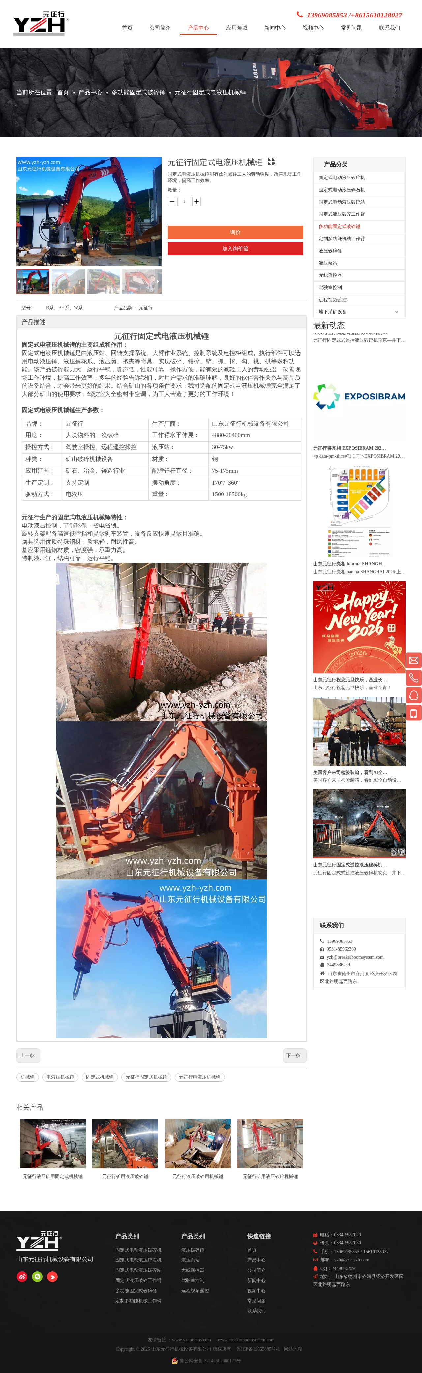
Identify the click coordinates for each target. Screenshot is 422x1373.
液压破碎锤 (330, 250)
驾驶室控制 (330, 287)
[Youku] (52, 1276)
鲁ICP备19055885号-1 (258, 1349)
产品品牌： (125, 307)
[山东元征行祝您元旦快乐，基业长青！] (359, 690)
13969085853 (346, 1251)
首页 (251, 1250)
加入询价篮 (235, 248)
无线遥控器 (330, 275)
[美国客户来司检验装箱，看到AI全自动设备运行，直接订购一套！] (359, 783)
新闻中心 (256, 1280)
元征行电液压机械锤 (200, 1077)
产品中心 (256, 1260)
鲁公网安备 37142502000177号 (210, 1360)
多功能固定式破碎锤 (339, 226)
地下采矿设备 (333, 311)
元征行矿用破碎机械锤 (270, 1176)
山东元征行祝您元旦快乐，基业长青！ (350, 698)
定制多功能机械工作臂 (342, 238)
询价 (235, 232)
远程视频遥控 (333, 299)
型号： (28, 307)
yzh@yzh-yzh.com (351, 1259)
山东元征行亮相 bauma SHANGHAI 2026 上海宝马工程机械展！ (350, 582)
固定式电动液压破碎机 (342, 177)
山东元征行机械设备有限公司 (181, 1349)
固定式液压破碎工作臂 (342, 214)
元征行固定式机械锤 (146, 1077)
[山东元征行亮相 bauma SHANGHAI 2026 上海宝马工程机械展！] (359, 574)
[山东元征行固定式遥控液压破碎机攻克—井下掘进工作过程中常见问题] (359, 342)
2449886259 (343, 1268)
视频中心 (256, 1290)
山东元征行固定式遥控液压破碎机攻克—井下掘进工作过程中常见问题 (350, 350)
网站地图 (293, 1349)
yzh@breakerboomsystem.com (355, 957)
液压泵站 (328, 263)
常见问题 (256, 1300)
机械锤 (28, 1077)
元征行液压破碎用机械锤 (125, 1176)
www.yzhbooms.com (192, 1339)
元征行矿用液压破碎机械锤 (198, 1176)
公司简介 (256, 1270)
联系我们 (256, 1310)
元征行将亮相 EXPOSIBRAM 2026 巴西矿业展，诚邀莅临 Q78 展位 (350, 466)
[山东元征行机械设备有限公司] (22, 1276)
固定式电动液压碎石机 (342, 189)
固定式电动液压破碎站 (342, 202)
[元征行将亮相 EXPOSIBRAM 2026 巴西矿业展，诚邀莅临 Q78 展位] (359, 458)
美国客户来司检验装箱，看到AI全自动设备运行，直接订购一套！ (350, 790)
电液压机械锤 (60, 1077)
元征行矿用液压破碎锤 (53, 1176)
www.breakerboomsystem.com (246, 1339)
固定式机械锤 (100, 1077)
